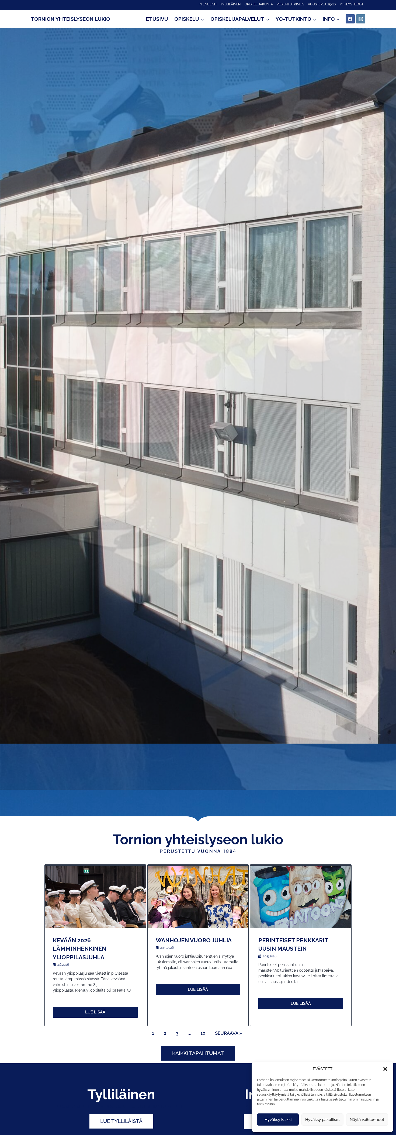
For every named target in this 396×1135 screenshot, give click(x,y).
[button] (385, 1069)
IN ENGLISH (208, 4)
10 (202, 1033)
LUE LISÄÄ (95, 1012)
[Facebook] (350, 18)
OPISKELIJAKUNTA (259, 4)
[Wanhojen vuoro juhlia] (198, 897)
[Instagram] (360, 18)
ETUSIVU (157, 19)
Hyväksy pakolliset (322, 1119)
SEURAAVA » (228, 1033)
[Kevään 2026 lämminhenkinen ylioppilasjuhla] (95, 897)
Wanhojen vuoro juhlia (194, 940)
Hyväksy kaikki (278, 1119)
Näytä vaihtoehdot (367, 1119)
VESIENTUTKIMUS (290, 4)
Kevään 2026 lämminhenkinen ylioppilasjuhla (79, 949)
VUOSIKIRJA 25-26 (322, 4)
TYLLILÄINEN (230, 4)
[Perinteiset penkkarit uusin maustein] (300, 897)
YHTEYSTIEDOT (351, 4)
